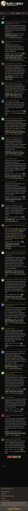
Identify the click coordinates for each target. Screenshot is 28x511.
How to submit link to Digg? (12, 101)
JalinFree (7, 53)
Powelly (7, 431)
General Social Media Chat (15, 37)
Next (14, 457)
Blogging (12, 201)
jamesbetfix (8, 130)
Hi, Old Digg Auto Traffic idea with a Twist (15, 279)
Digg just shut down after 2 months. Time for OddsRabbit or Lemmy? (15, 22)
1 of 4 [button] (9, 457)
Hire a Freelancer (18, 393)
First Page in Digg (9, 328)
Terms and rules (5, 500)
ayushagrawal (8, 364)
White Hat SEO (9, 79)
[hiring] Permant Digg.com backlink (13, 118)
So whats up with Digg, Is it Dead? (14, 205)
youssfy (7, 242)
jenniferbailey (8, 319)
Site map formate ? (10, 397)
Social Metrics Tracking (10, 159)
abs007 (7, 217)
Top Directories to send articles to (13, 64)
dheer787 (7, 173)
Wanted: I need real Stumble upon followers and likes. (14, 373)
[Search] (26, 13)
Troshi (6, 343)
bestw (6, 409)
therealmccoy (8, 270)
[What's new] (23, 13)
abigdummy (8, 389)
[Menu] (1, 13)
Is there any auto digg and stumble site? (15, 351)
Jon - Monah (8, 75)
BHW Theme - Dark (7, 488)
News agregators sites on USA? (13, 83)
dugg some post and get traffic (13, 439)
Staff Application (5, 491)
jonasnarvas (8, 111)
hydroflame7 (8, 33)
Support (3, 498)
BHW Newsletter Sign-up (8, 496)
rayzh (6, 294)
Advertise (3, 493)
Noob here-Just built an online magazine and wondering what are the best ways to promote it (15, 253)
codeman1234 (8, 93)
